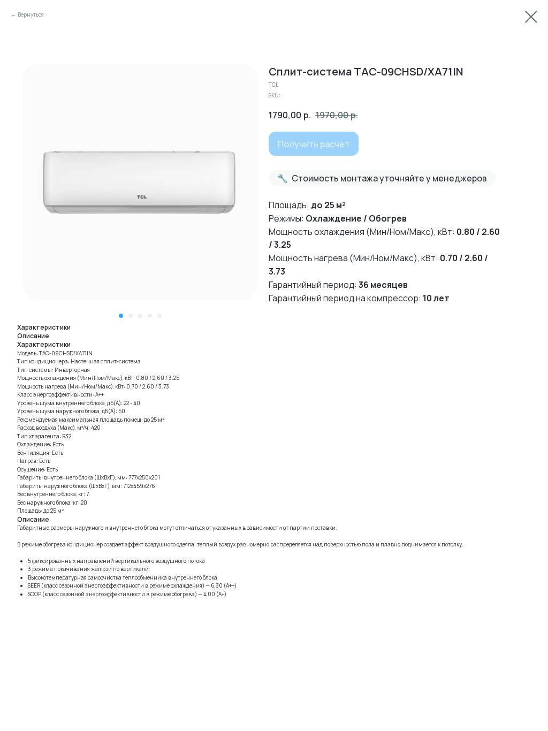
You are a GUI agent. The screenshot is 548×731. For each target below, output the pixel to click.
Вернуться (31, 14)
